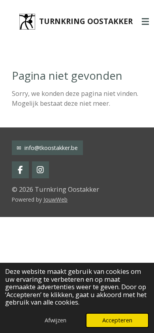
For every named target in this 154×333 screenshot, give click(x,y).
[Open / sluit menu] (145, 22)
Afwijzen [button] (55, 320)
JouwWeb (55, 199)
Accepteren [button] (117, 320)
